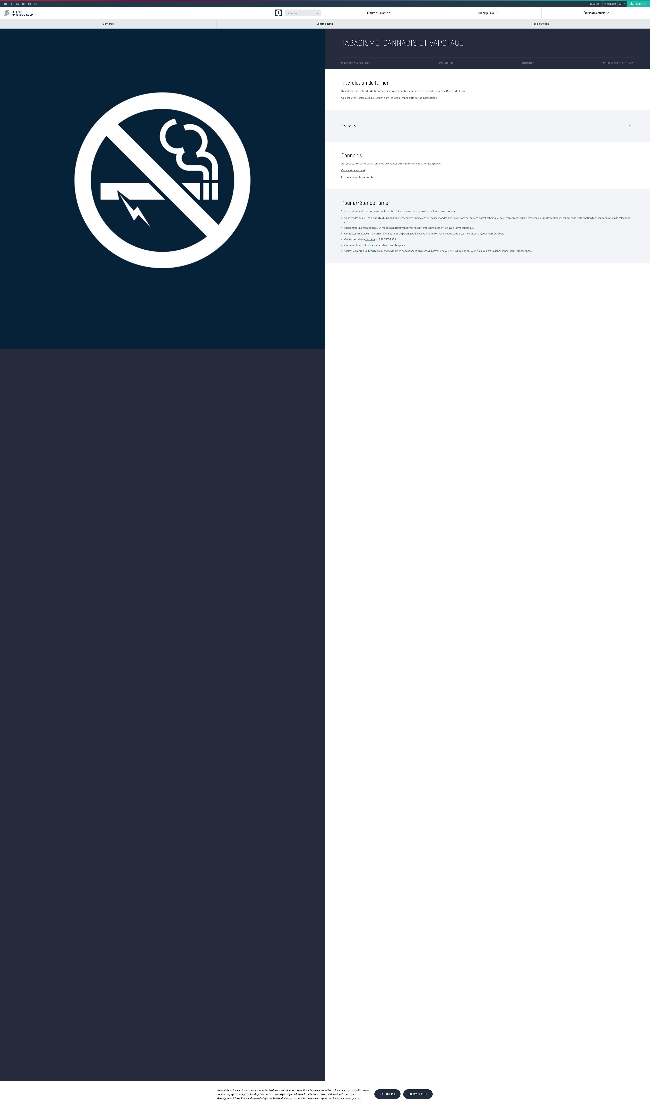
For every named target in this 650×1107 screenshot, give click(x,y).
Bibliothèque (541, 23)
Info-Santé (375, 233)
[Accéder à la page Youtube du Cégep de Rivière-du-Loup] (5, 4)
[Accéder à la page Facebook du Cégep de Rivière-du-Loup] (11, 4)
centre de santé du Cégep (378, 217)
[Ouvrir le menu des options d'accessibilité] (278, 13)
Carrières (108, 23)
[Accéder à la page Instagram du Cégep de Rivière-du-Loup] (29, 4)
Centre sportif (325, 23)
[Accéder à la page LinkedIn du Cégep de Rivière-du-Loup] (17, 4)
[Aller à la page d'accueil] (18, 12)
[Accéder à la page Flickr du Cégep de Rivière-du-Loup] (23, 4)
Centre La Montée (366, 250)
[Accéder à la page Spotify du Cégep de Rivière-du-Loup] (35, 4)
